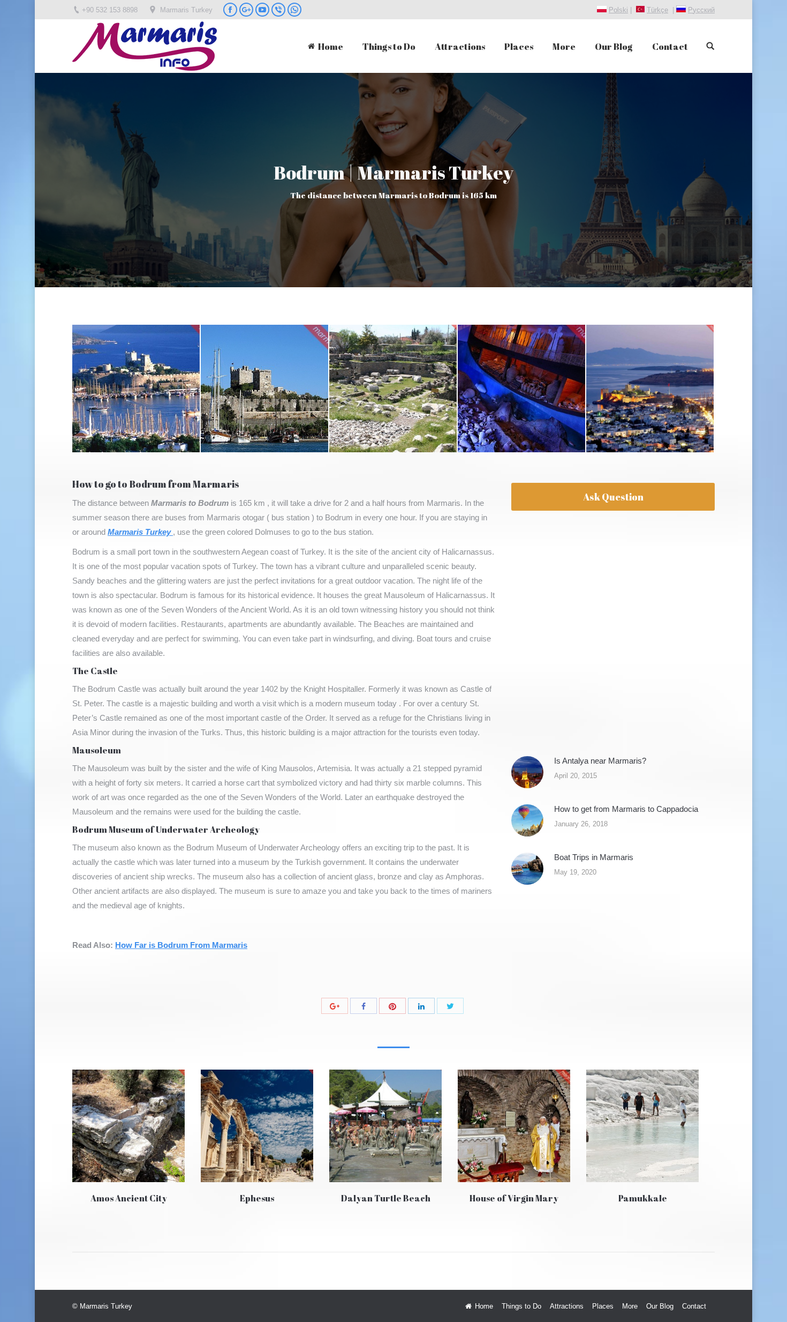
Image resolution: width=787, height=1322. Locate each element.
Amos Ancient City (128, 1198)
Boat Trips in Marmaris (593, 857)
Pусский (701, 10)
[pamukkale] (642, 1126)
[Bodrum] (136, 389)
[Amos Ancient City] (128, 1126)
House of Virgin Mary (514, 1198)
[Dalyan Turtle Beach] (385, 1126)
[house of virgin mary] (514, 1126)
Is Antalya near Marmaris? (600, 760)
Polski (618, 10)
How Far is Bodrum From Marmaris (181, 945)
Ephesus (257, 1198)
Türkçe (657, 10)
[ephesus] (257, 1126)
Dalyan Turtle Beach (385, 1198)
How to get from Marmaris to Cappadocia (626, 808)
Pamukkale (642, 1198)
